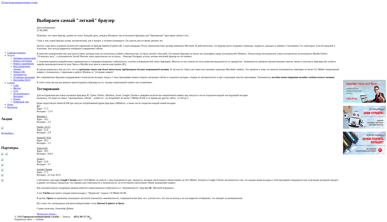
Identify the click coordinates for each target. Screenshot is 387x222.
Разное (16, 99)
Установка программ (24, 77)
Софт (16, 85)
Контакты (12, 107)
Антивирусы (20, 74)
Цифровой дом (21, 101)
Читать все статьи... (47, 214)
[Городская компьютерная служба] (19, 2)
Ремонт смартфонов (23, 63)
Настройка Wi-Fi (21, 80)
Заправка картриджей (24, 58)
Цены (10, 104)
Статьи (11, 82)
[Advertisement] (56, 11)
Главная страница (16, 52)
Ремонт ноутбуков (22, 61)
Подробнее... (7, 133)
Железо (17, 88)
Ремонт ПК (19, 72)
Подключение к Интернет (21, 95)
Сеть (15, 91)
